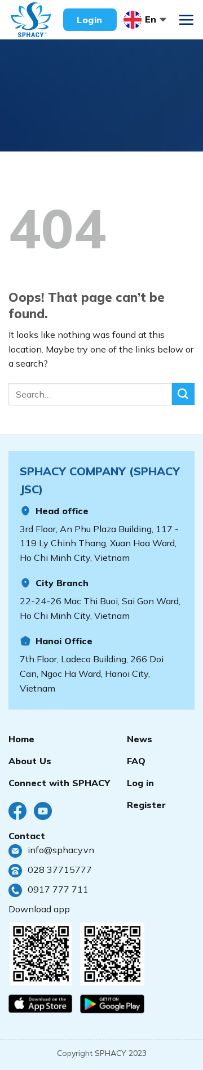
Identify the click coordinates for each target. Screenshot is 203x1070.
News (139, 738)
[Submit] (183, 394)
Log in (140, 782)
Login (89, 19)
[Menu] (186, 19)
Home (21, 738)
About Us (29, 760)
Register (146, 804)
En (150, 19)
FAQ (136, 760)
